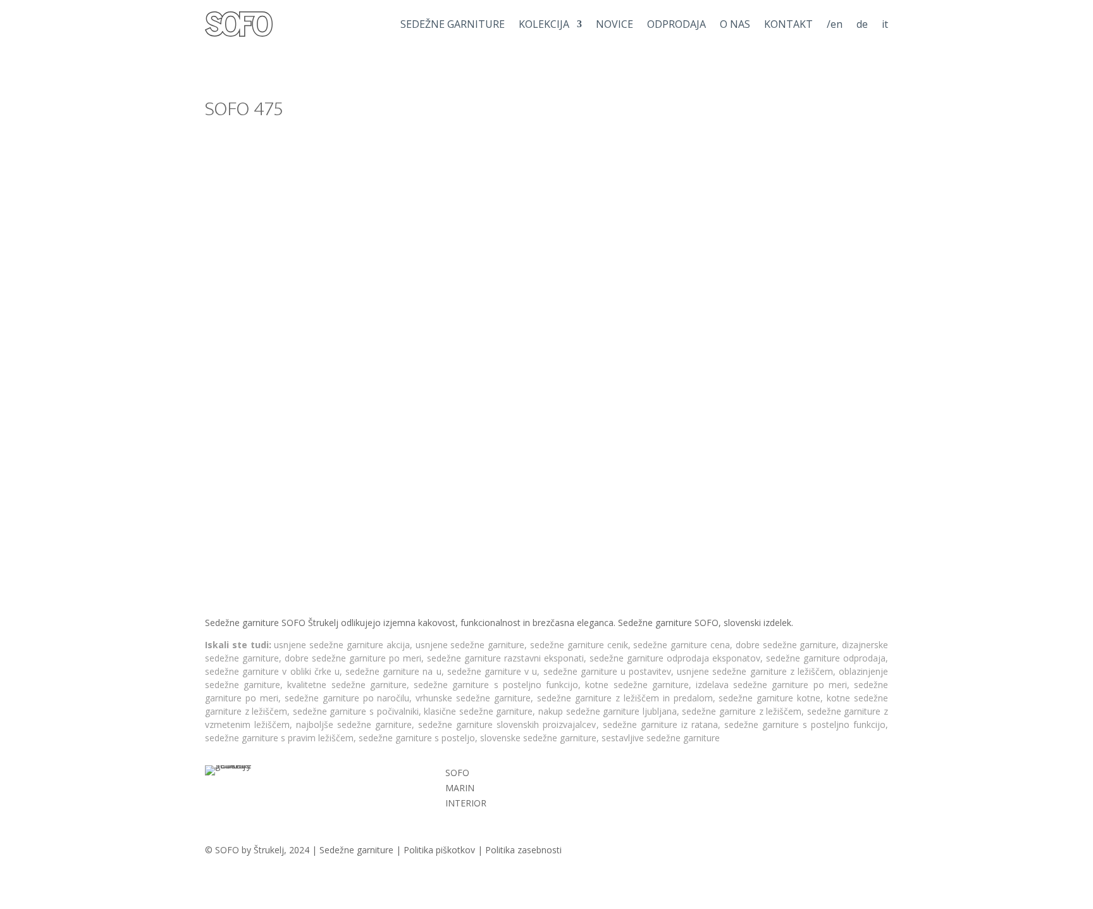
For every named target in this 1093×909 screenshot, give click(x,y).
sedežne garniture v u (492, 671)
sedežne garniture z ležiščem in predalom (625, 698)
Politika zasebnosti (523, 850)
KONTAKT (788, 24)
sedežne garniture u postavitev (607, 671)
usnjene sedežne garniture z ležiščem (755, 671)
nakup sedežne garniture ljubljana (607, 711)
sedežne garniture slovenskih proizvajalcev (507, 724)
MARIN (459, 788)
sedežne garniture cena (681, 645)
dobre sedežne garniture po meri (353, 658)
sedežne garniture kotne (769, 698)
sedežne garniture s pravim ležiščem (279, 738)
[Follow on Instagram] (696, 775)
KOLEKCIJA (544, 24)
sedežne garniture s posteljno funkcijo (496, 685)
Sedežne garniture (356, 850)
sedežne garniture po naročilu (347, 698)
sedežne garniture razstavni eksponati (505, 658)
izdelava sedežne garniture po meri (771, 685)
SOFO (457, 773)
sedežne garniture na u (393, 671)
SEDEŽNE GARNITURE (452, 24)
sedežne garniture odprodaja (826, 658)
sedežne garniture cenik (579, 645)
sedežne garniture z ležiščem (741, 711)
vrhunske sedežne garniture (473, 698)
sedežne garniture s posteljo (417, 738)
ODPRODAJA (676, 24)
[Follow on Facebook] (727, 775)
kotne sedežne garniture (636, 685)
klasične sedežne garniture (478, 711)
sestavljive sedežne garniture (661, 738)
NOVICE (614, 24)
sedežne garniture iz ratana (660, 724)
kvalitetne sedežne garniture (346, 685)
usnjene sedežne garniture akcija (341, 645)
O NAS (735, 24)
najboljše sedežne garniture (354, 724)
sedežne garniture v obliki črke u (272, 671)
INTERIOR (465, 803)
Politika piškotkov (439, 850)
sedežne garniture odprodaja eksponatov (675, 658)
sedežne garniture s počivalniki (356, 711)
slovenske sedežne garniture (538, 738)
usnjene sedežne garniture (470, 645)
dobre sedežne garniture (786, 645)
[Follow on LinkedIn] (759, 775)
